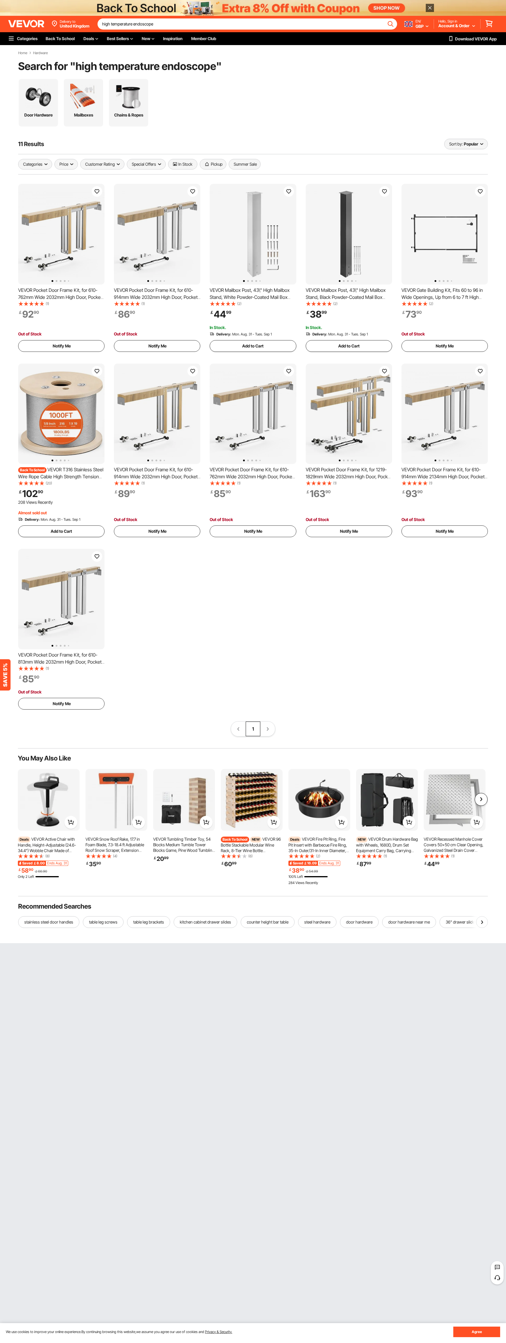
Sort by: (456, 143)
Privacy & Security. (218, 1332)
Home (22, 53)
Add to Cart (253, 345)
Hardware (40, 53)
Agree (477, 1332)
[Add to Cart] (70, 822)
